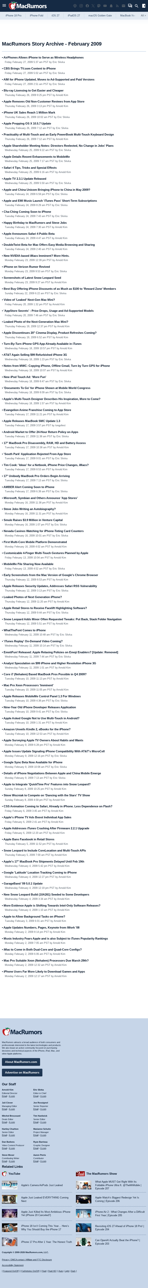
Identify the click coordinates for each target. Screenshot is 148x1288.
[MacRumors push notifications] (111, 6)
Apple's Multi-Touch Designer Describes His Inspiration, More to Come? (51, 399)
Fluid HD (52, 1271)
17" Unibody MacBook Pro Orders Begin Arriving (36, 476)
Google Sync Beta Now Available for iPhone (32, 762)
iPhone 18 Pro (13, 15)
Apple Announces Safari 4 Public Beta (28, 233)
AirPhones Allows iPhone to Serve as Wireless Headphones (43, 57)
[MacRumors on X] (93, 6)
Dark (73, 1271)
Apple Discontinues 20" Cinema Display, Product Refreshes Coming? (49, 332)
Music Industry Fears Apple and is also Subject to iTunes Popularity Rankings (55, 938)
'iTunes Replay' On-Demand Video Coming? (32, 641)
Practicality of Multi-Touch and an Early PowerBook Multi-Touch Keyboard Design (58, 134)
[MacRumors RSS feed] (117, 6)
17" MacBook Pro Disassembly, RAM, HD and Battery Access (44, 443)
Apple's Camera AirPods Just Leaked (42, 1185)
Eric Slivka (38, 1090)
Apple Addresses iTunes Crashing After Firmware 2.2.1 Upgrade (45, 828)
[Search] (137, 6)
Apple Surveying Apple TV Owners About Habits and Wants (42, 740)
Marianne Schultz (42, 1129)
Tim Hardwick (40, 1116)
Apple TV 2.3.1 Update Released (24, 178)
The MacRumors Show (101, 1173)
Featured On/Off (10, 1271)
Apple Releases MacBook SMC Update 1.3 (31, 421)
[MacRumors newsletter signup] (123, 6)
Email (4, 1096)
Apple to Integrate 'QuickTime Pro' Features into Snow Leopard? (46, 784)
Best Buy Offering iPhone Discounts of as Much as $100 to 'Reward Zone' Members (59, 288)
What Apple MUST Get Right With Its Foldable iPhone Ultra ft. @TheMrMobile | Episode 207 (118, 1185)
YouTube (14, 1173)
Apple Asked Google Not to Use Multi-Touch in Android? (40, 718)
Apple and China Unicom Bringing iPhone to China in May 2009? (46, 189)
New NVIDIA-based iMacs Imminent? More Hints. (35, 255)
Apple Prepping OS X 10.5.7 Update (26, 123)
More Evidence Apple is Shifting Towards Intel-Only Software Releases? (51, 905)
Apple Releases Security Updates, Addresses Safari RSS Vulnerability (49, 586)
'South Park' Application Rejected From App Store (36, 454)
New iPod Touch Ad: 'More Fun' (24, 377)
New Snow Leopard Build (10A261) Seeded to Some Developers (45, 894)
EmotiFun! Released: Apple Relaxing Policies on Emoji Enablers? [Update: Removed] (60, 652)
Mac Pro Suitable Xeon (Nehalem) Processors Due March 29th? (45, 960)
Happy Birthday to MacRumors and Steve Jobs (34, 222)
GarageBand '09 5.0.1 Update (22, 883)
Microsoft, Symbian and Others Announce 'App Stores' (40, 498)
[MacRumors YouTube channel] (105, 6)
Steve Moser (8, 1155)
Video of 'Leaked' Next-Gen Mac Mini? (28, 299)
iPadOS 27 (74, 15)
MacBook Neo (128, 15)
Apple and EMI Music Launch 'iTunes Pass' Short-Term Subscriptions (49, 200)
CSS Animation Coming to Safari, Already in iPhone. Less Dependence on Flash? (57, 806)
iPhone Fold (36, 15)
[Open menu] (4, 6)
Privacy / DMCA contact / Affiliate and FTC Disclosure (27, 1259)
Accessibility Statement (13, 1265)
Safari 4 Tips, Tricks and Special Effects (29, 167)
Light (67, 1271)
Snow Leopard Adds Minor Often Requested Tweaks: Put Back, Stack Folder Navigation (62, 619)
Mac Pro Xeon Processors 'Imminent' (28, 685)
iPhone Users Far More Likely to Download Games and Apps (43, 971)
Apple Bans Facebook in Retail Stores (28, 839)
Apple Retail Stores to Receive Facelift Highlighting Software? (44, 608)
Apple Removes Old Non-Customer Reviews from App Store (43, 101)
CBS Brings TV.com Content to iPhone (29, 68)
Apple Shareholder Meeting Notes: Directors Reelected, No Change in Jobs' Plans (58, 145)
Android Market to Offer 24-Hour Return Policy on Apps (40, 432)
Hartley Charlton (10, 1129)
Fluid (44, 1271)
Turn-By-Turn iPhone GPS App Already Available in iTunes (42, 343)
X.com (12, 1096)
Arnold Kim (7, 1090)
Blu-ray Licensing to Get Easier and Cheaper (33, 90)
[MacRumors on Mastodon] (99, 6)
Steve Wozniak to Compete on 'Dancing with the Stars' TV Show (46, 795)
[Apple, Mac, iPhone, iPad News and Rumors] (27, 10)
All (143, 15)
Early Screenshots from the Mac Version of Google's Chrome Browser (50, 575)
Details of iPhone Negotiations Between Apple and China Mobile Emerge (51, 773)
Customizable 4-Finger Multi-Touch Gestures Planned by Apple (45, 553)
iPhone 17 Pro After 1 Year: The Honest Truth (46, 1242)
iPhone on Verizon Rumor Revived (26, 266)
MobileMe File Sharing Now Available (27, 564)
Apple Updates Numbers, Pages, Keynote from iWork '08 (40, 927)
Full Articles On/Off (30, 1271)
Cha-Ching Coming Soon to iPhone (26, 211)
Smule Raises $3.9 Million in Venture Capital (32, 520)
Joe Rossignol (40, 1103)
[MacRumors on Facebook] (87, 6)
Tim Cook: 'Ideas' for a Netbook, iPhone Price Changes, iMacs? (45, 465)
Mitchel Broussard (11, 1116)
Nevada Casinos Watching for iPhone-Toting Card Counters (43, 531)
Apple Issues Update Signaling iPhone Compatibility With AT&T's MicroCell (53, 751)
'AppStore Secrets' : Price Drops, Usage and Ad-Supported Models (48, 310)
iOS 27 (55, 15)
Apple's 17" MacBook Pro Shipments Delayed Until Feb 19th (43, 861)
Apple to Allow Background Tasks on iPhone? (33, 916)
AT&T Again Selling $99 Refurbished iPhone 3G (34, 354)
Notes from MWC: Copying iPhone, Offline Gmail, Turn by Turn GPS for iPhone (56, 365)
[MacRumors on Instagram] (81, 6)
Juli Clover (7, 1103)
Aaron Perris (39, 1155)
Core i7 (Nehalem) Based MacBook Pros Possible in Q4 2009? (44, 674)
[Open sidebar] (143, 6)
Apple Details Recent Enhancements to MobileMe (36, 156)
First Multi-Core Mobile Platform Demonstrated (34, 542)
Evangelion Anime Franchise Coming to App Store (36, 410)
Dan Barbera (8, 1142)
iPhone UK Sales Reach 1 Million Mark (28, 112)
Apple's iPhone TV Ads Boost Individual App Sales (36, 817)
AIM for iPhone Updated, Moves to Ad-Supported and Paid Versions (48, 79)
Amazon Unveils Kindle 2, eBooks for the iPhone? (36, 729)
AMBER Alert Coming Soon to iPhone (28, 487)
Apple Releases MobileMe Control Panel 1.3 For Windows (41, 696)
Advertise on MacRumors (22, 1072)
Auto (61, 1271)
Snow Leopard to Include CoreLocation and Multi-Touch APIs (44, 850)
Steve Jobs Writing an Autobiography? (29, 509)
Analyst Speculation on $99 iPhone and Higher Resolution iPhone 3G (49, 663)
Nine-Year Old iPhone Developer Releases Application (39, 707)
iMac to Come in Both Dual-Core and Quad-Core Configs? (42, 949)
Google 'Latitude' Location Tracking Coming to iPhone (39, 872)
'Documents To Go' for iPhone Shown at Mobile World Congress (46, 388)
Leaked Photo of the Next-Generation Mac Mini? (35, 321)
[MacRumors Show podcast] (75, 6)
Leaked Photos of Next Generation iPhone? (32, 597)
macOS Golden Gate (100, 15)
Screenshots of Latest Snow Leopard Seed (31, 277)
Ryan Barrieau (40, 1142)
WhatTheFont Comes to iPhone (24, 630)
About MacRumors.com (21, 1061)
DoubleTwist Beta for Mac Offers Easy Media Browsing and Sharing (48, 244)
